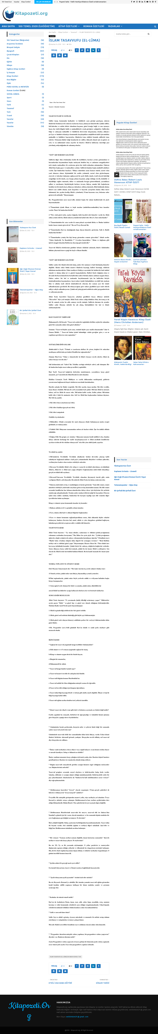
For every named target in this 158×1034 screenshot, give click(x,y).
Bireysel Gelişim (13, 47)
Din (8, 58)
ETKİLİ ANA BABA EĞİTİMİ (60, 983)
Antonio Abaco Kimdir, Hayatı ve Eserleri (122, 261)
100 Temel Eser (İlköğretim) (37, 26)
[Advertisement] (79, 81)
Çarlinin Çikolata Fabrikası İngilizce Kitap (140, 262)
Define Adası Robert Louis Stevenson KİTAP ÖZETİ (128, 181)
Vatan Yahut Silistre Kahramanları (140, 363)
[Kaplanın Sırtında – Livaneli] (13, 255)
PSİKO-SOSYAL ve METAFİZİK (18, 87)
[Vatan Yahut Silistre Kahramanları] (142, 348)
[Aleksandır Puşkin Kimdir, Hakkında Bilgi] (123, 348)
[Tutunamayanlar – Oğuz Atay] (13, 296)
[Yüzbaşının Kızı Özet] (13, 234)
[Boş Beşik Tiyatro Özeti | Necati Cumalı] (123, 211)
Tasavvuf (52, 36)
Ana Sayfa (8, 26)
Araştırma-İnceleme (15, 44)
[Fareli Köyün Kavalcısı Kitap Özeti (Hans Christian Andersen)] (132, 292)
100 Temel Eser (7, 2)
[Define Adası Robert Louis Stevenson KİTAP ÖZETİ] (132, 152)
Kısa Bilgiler (11, 80)
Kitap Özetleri (25, 2)
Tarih (9, 105)
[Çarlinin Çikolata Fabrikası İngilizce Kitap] (142, 245)
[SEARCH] (148, 34)
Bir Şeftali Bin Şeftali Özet (30, 310)
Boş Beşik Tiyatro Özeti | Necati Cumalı (122, 226)
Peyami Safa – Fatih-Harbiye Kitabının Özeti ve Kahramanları (82, 2)
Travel (9, 116)
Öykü (9, 83)
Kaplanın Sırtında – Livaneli (31, 248)
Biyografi (10, 51)
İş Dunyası (11, 73)
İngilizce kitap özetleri (16, 69)
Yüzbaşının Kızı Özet (28, 228)
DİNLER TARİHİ (102, 983)
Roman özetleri (93, 26)
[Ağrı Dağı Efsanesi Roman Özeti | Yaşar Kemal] (13, 276)
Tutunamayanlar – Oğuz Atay (31, 290)
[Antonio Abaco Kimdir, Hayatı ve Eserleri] (123, 245)
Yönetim (10, 126)
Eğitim (9, 62)
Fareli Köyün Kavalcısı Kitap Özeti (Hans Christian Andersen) (132, 321)
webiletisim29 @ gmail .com (77, 1017)
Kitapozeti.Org (29, 1010)
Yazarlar (16, 2)
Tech (8, 112)
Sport (9, 98)
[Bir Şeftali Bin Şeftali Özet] (13, 317)
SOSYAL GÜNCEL (13, 94)
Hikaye (9, 65)
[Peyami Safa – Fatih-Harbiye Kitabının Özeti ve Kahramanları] (142, 211)
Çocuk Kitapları (13, 55)
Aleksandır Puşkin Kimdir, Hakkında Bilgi (122, 363)
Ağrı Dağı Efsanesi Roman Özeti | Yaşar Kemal (30, 270)
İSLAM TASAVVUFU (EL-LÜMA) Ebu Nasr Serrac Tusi (65, 957)
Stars (9, 101)
